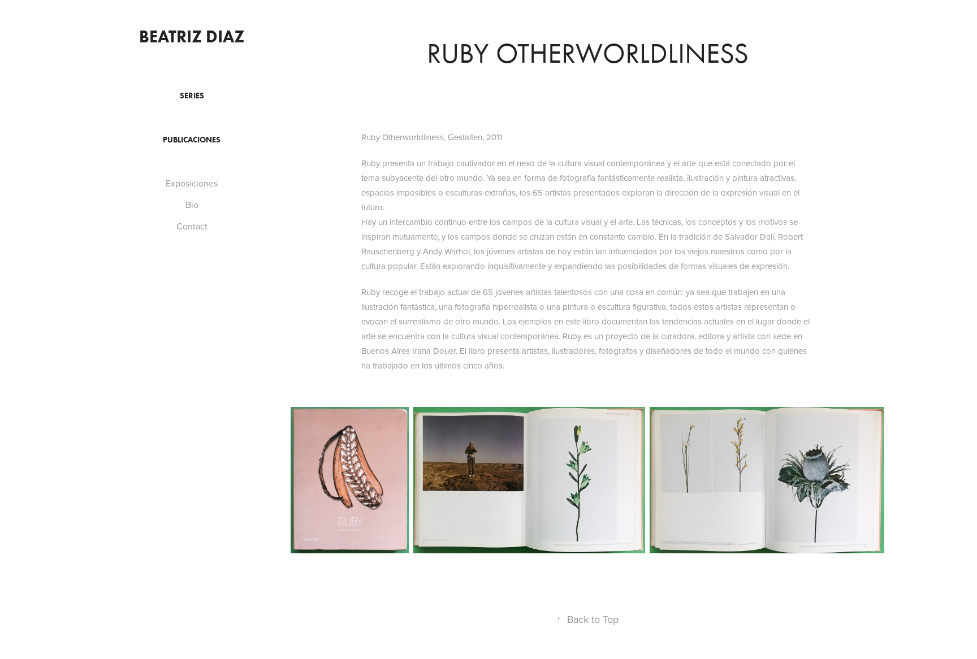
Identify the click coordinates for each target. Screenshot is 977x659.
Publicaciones (192, 140)
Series (192, 96)
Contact (191, 226)
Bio (191, 204)
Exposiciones (192, 183)
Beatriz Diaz (191, 36)
